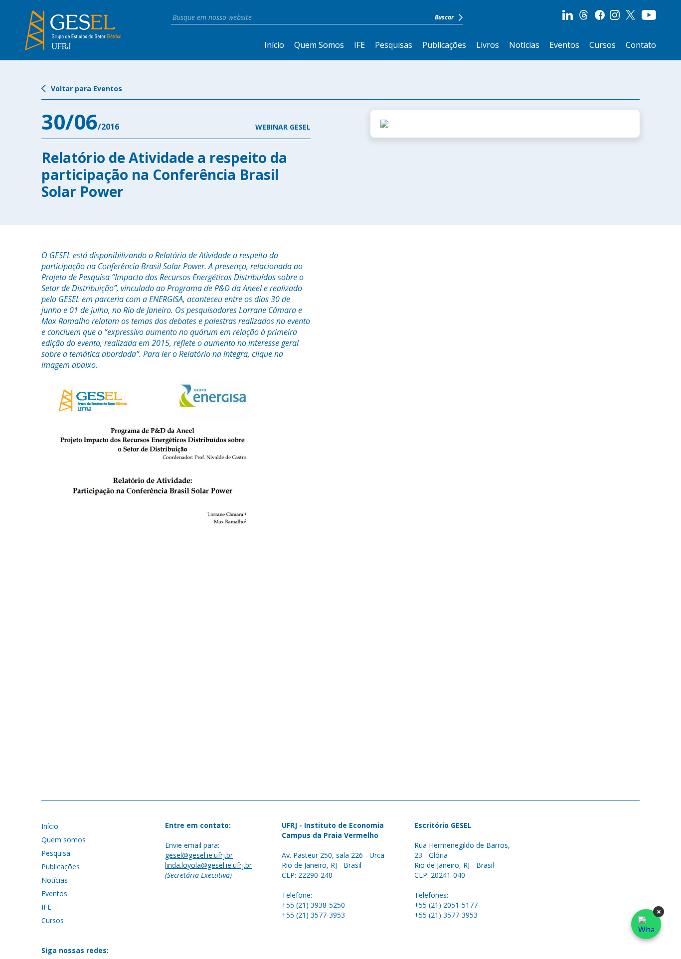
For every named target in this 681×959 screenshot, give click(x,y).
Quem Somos (319, 44)
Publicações (444, 44)
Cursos (602, 44)
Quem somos (63, 839)
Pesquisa (55, 853)
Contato (641, 44)
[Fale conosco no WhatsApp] (646, 924)
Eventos (564, 44)
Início (274, 44)
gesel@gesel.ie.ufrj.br (199, 855)
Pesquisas (393, 44)
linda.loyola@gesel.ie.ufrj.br (208, 865)
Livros (487, 44)
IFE (359, 44)
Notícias (524, 44)
